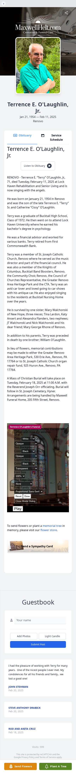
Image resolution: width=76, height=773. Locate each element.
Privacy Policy (28, 757)
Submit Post (38, 644)
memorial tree (52, 526)
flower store (48, 530)
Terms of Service (47, 757)
